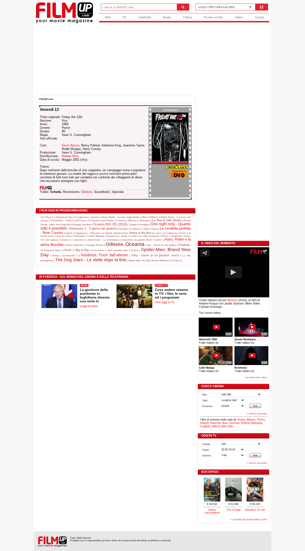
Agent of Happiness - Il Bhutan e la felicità (89, 233)
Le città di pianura (149, 236)
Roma (241, 419)
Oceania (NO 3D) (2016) (109, 224)
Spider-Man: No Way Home (143, 260)
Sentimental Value (51, 250)
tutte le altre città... (223, 426)
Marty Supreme (74, 245)
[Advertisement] (152, 59)
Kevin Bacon (70, 145)
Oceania (134, 244)
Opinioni (86, 192)
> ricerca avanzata (257, 413)
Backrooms (121, 233)
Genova (234, 423)
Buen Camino (154, 239)
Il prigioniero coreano (87, 217)
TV (124, 17)
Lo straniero (77, 239)
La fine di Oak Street (166, 220)
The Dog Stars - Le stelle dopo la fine (90, 259)
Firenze (246, 423)
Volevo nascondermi (212, 511)
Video (239, 17)
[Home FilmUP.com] (64, 22)
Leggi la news (89, 306)
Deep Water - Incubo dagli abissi (120, 217)
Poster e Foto (213, 17)
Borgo (55, 255)
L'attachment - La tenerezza (102, 239)
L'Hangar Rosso (94, 245)
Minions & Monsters (139, 220)
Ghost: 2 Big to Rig (75, 250)
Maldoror (165, 260)
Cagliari (205, 426)
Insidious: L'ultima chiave (144, 228)
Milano (251, 419)
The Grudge (234, 509)
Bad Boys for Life (255, 509)
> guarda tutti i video (255, 377)
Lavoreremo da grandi (132, 239)
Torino (261, 419)
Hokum (122, 220)
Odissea (114, 244)
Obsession (80, 236)
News (167, 17)
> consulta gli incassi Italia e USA (248, 519)
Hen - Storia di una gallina (161, 245)
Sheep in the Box (140, 233)
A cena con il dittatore (165, 233)
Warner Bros (70, 156)
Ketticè (134, 250)
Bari (225, 423)
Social (259, 17)
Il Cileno (176, 260)
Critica (187, 17)
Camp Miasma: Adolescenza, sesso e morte (112, 236)
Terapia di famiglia (138, 224)
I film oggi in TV (165, 302)
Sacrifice (123, 228)
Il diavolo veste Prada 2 (102, 220)
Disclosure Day (64, 217)
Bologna (256, 423)
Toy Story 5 (47, 217)
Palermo (215, 423)
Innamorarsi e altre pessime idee (109, 250)
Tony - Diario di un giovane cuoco (155, 255)
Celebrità (144, 17)
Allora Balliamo (150, 217)
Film (108, 17)
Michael (232, 300)
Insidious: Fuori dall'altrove (104, 255)
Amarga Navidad (82, 224)
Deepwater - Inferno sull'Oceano (69, 220)
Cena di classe (63, 236)
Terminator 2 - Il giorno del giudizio (93, 228)
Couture (183, 245)
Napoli (204, 423)
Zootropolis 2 (70, 255)
